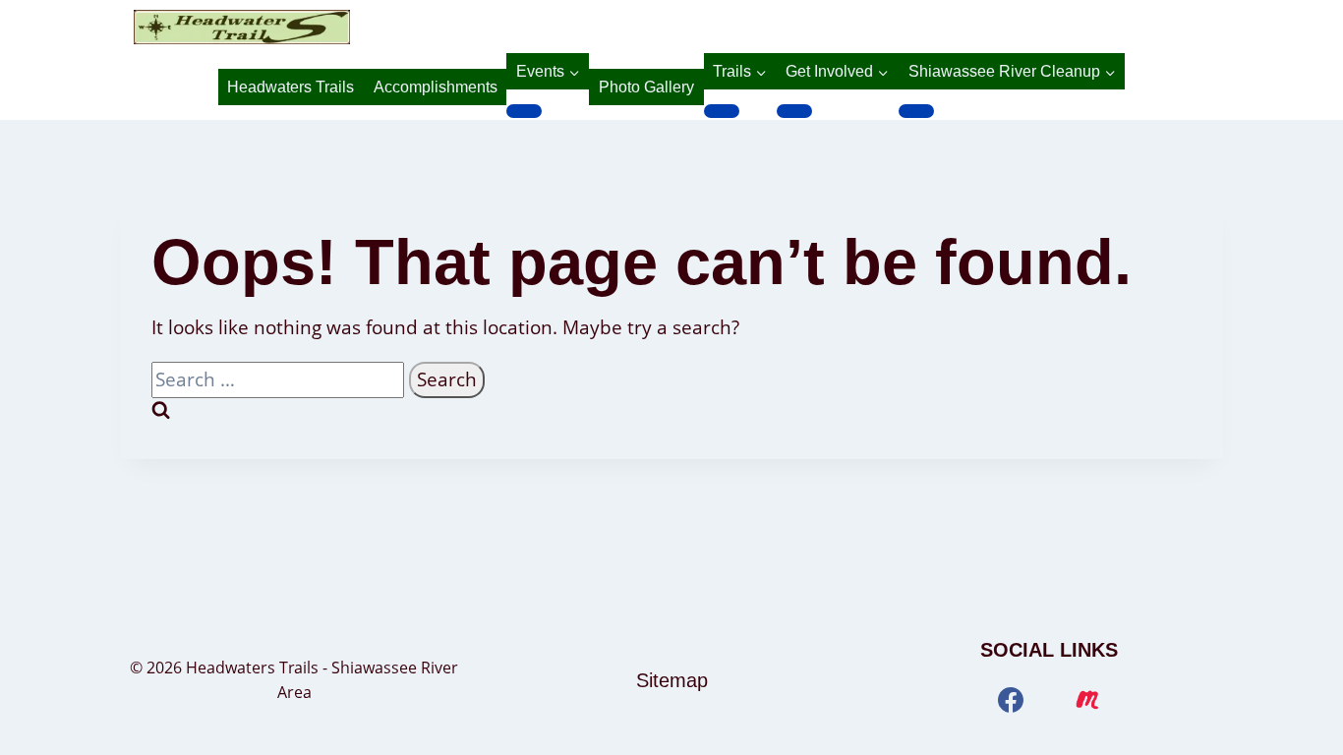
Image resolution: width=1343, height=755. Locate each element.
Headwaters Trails (290, 87)
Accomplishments (435, 87)
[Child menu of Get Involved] (794, 111)
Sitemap (672, 680)
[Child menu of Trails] (721, 111)
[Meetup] (1087, 700)
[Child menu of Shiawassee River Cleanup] (916, 111)
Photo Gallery (646, 87)
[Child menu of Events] (524, 111)
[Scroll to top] (1296, 718)
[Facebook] (1010, 700)
